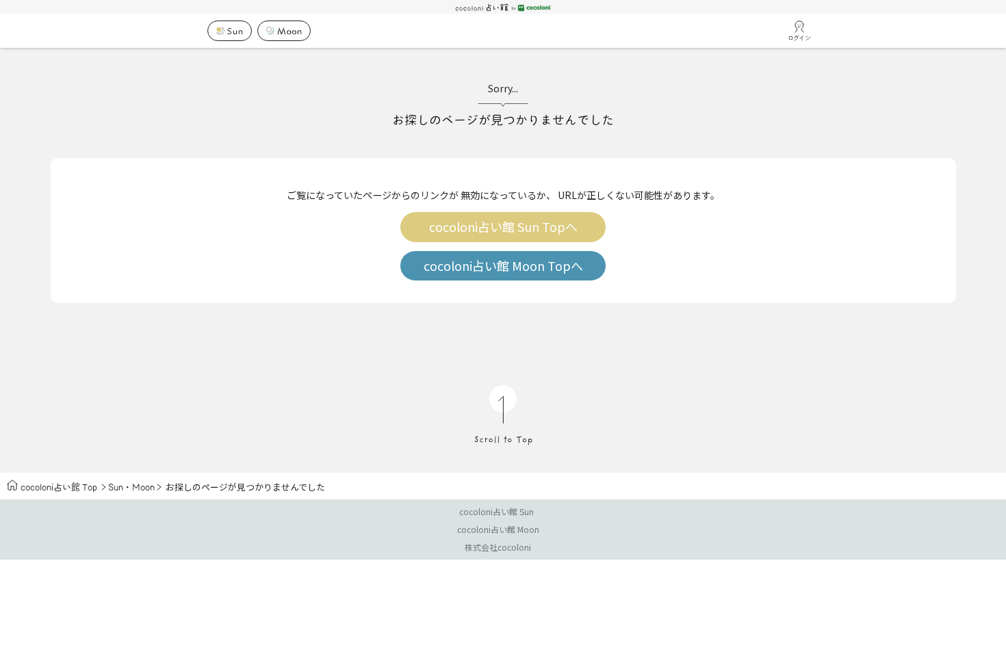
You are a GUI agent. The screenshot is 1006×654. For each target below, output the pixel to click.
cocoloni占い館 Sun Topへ (503, 227)
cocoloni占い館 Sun (496, 511)
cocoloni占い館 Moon (498, 529)
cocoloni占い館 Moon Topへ (503, 266)
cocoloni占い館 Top (59, 487)
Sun (115, 487)
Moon (143, 487)
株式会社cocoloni (498, 547)
